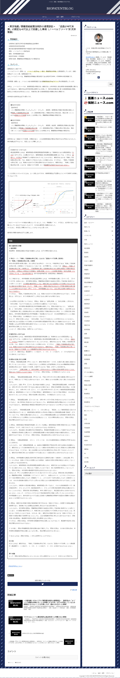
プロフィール (109, 673)
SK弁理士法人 (90, 57)
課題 (98, 363)
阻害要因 (98, 359)
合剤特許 (98, 308)
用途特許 (98, 274)
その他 (98, 457)
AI (98, 453)
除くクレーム (98, 410)
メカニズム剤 (98, 398)
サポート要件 (98, 261)
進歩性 (98, 257)
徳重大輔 (98, 44)
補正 (98, 415)
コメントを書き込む (42, 657)
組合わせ (98, 368)
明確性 (98, 269)
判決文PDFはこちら (15, 566)
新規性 (98, 252)
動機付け (98, 351)
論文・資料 (101, 673)
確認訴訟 (98, 338)
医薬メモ (98, 231)
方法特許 (98, 321)
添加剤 (98, 312)
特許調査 (98, 248)
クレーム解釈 (98, 376)
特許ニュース (98, 244)
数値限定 (98, 393)
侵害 (98, 333)
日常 (98, 239)
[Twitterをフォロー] (42, 584)
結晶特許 (98, 299)
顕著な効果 (98, 355)
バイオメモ (98, 235)
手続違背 (98, 428)
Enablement (98, 445)
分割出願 (98, 423)
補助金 (98, 449)
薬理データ (98, 286)
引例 (98, 389)
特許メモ (98, 227)
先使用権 (98, 432)
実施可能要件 (98, 265)
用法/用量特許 (98, 282)
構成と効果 (98, 385)
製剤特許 (98, 304)
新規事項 (98, 402)
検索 (111, 84)
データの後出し (98, 372)
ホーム (94, 673)
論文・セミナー (98, 222)
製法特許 (11, 575)
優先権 (98, 342)
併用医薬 (98, 278)
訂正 (98, 419)
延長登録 (98, 329)
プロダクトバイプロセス (98, 406)
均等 (98, 346)
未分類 (98, 462)
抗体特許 (98, 291)
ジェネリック (98, 295)
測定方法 (98, 325)
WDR (98, 440)
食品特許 (98, 436)
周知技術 (98, 380)
